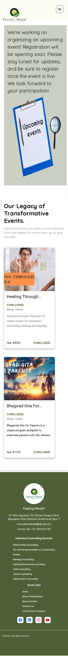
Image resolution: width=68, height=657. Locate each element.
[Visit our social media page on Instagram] (38, 620)
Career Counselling (22, 574)
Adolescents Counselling (25, 579)
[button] (59, 9)
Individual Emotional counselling (29, 564)
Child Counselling (21, 569)
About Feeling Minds (32, 596)
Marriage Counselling (23, 559)
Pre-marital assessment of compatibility (34, 550)
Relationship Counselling (25, 545)
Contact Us (28, 606)
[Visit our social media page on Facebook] (20, 620)
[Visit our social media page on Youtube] (47, 620)
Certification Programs (34, 611)
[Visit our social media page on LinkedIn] (29, 620)
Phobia (16, 554)
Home (25, 591)
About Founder (29, 601)
